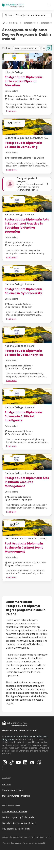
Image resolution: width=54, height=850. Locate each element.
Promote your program (13, 790)
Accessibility (40, 843)
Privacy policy (28, 843)
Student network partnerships (16, 795)
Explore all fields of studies (14, 811)
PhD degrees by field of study (16, 828)
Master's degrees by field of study (18, 817)
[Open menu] (49, 5)
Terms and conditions (12, 843)
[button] (27, 48)
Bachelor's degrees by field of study (19, 823)
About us (6, 784)
